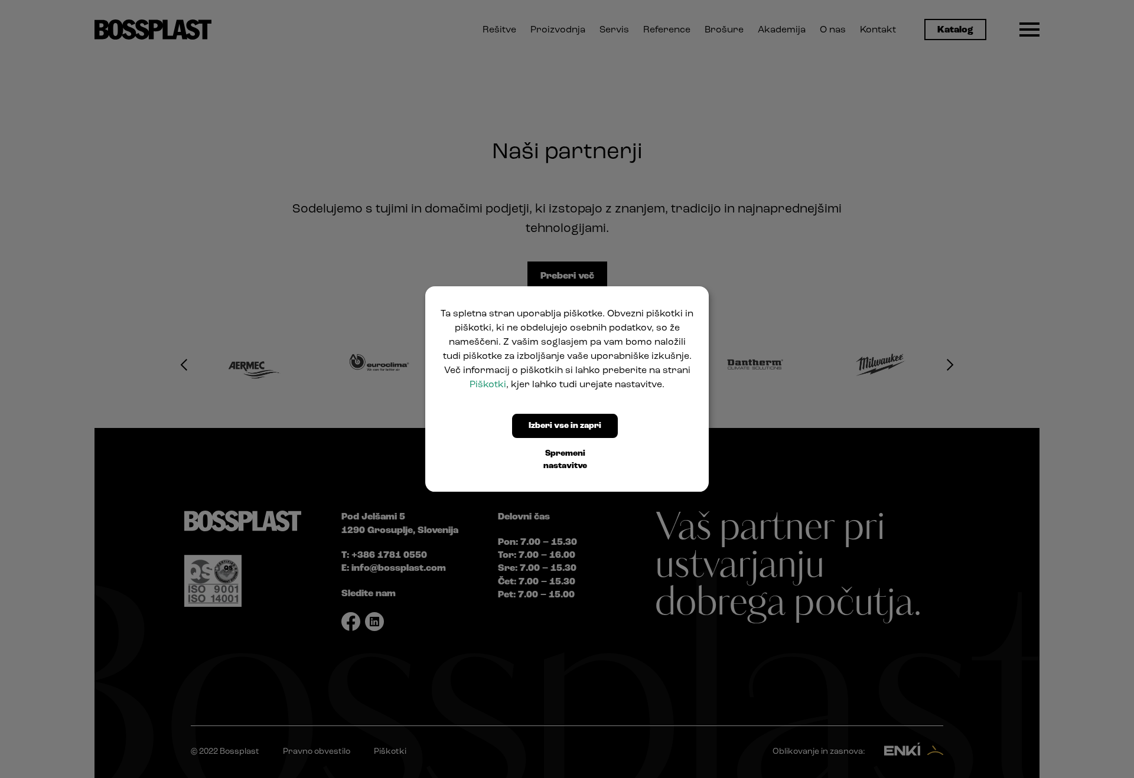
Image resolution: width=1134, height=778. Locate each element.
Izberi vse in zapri (565, 425)
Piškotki (488, 385)
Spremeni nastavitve (565, 459)
